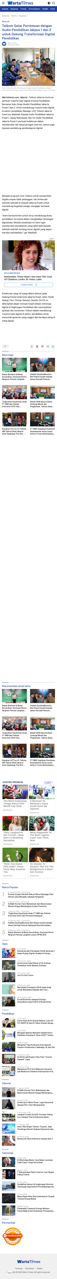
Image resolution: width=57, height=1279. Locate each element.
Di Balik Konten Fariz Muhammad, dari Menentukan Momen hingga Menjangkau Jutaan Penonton (29, 905)
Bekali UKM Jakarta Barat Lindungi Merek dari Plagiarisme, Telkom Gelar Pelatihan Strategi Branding (42, 404)
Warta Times (12, 43)
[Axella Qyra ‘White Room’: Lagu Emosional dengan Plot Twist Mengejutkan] (8, 1104)
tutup (10, 1273)
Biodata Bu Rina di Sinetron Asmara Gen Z (35, 1139)
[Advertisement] (28, 162)
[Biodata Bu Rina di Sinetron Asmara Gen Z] (8, 1141)
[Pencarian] (53, 3)
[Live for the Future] (8, 977)
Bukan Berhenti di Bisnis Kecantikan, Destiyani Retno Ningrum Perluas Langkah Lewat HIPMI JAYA (14, 377)
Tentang (18, 1268)
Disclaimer (29, 1268)
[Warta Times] (19, 3)
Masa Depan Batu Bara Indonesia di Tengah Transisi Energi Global (35, 1197)
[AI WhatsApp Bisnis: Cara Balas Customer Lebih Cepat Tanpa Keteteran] (8, 1162)
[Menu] (4, 3)
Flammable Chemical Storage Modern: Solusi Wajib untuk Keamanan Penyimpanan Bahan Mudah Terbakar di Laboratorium (35, 1209)
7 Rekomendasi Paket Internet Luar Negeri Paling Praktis (35, 1173)
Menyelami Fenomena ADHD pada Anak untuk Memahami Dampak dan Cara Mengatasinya (34, 988)
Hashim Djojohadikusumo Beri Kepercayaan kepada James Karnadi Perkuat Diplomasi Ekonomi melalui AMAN (41, 376)
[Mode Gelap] (49, 3)
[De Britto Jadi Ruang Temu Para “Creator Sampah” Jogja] (8, 1059)
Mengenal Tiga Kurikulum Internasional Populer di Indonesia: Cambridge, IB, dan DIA (36, 1046)
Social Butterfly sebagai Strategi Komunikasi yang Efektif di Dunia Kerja (34, 1000)
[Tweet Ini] (37, 346)
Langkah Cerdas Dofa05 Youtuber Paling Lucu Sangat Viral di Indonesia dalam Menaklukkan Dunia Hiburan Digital (35, 1115)
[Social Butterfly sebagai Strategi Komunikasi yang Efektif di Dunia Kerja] (8, 1001)
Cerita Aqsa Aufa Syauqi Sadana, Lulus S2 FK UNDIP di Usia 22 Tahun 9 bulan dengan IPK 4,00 (35, 1022)
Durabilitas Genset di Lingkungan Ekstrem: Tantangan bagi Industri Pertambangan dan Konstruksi (36, 1185)
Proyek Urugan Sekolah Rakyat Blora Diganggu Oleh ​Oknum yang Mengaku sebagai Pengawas (31, 895)
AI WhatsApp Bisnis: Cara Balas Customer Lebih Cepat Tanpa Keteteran (35, 1161)
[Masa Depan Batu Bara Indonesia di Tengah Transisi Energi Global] (8, 1198)
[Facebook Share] (32, 346)
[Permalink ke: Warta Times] (4, 44)
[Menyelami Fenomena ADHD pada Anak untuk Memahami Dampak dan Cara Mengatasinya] (8, 989)
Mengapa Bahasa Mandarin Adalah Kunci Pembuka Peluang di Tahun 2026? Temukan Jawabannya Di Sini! (36, 1034)
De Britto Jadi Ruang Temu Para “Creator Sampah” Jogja (34, 1058)
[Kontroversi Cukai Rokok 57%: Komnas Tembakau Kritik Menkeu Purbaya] (8, 965)
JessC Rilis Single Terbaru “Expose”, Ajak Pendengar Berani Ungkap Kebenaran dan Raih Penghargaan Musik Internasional (35, 1128)
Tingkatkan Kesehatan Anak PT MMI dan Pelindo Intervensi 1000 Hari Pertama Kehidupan (14, 404)
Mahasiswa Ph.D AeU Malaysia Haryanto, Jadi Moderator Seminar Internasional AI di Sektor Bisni (35, 1070)
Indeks (40, 1268)
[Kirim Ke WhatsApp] (53, 346)
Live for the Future (25, 975)
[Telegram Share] (48, 346)
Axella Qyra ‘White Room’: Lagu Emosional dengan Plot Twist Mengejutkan (35, 1103)
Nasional (5, 22)
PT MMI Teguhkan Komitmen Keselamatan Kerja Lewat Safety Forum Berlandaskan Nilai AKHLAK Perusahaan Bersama (42, 431)
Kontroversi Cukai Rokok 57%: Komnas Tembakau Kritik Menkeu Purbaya (34, 964)
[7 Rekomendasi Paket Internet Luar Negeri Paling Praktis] (8, 1174)
